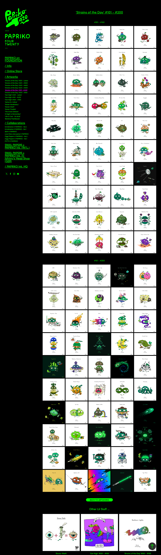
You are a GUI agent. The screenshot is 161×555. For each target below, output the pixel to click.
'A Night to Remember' (13, 114)
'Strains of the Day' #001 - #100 (16, 92)
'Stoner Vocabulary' (12, 104)
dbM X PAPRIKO (11, 131)
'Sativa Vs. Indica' (11, 102)
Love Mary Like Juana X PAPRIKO (17, 134)
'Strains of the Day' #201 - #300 (16, 88)
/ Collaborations (15, 123)
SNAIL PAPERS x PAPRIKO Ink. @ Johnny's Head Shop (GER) (17, 157)
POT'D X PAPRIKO (11, 141)
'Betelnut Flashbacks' (12, 119)
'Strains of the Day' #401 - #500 (16, 83)
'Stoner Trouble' (10, 109)
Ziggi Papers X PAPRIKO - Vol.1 (16, 139)
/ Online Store (13, 71)
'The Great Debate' (12, 111)
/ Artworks (11, 76)
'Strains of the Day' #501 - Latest (16, 80)
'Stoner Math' (9, 107)
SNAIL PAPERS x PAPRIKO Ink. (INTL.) (17, 146)
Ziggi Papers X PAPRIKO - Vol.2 (16, 136)
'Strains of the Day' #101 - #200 (16, 90)
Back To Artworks (99, 500)
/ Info (8, 65)
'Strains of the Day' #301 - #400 (16, 85)
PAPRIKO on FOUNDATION (13, 59)
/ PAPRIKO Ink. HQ (16, 166)
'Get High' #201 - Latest (13, 95)
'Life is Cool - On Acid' (12, 116)
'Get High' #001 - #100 (13, 100)
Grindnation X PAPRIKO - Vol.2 (16, 127)
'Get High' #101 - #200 (13, 97)
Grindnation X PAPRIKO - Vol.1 (15, 129)
